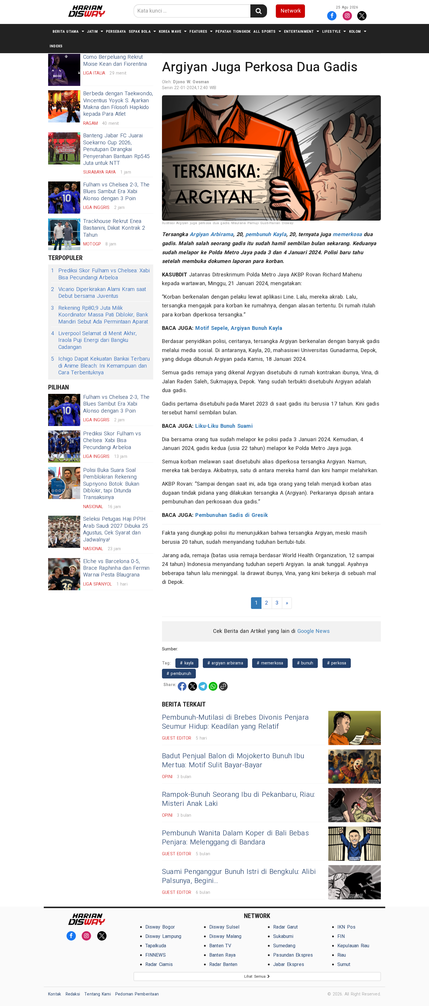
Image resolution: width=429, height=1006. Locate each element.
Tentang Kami (97, 994)
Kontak (54, 994)
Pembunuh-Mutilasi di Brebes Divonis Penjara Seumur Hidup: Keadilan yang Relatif (235, 722)
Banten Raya (222, 955)
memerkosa (347, 234)
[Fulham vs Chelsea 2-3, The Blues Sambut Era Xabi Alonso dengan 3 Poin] (64, 197)
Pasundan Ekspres (293, 955)
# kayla (187, 663)
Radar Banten (223, 964)
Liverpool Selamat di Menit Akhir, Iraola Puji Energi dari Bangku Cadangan (94, 340)
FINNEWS (155, 955)
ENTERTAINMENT (299, 31)
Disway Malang (225, 936)
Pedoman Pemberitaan (137, 994)
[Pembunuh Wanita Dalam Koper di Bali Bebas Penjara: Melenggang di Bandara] (354, 844)
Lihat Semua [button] (255, 976)
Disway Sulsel (224, 927)
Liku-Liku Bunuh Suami (223, 426)
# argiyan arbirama (225, 663)
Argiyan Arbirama (211, 234)
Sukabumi (283, 936)
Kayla (279, 234)
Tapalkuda (155, 945)
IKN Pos (346, 927)
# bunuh (305, 663)
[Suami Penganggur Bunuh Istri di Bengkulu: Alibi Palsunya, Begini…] (354, 882)
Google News (313, 631)
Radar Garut (285, 927)
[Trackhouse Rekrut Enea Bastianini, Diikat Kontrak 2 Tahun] (64, 234)
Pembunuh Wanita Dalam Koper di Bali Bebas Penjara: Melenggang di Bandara (235, 837)
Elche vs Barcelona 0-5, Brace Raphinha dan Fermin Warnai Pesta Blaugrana (116, 568)
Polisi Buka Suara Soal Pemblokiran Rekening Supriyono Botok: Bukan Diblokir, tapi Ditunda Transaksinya (111, 484)
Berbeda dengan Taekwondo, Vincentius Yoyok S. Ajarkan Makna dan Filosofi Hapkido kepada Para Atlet (118, 104)
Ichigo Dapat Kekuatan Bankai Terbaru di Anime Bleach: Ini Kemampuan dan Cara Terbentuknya (100, 366)
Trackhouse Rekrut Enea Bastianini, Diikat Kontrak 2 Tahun (114, 228)
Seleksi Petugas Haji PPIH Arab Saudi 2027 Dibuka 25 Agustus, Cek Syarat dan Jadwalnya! (115, 529)
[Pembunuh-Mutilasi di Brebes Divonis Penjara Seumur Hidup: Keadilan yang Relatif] (354, 728)
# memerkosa (270, 663)
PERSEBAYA (116, 31)
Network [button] (291, 11)
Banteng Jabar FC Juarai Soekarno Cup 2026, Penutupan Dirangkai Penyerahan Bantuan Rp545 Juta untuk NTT (116, 149)
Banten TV (220, 945)
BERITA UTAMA (66, 31)
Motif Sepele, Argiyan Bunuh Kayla (238, 328)
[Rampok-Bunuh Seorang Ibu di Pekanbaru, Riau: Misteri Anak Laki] (354, 805)
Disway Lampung (163, 936)
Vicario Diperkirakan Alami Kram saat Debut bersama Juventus (98, 293)
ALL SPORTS (264, 31)
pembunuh (258, 234)
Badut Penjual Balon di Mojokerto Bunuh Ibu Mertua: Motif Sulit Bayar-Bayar (233, 760)
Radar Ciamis (159, 964)
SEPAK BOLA (140, 31)
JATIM (92, 31)
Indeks (56, 46)
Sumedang (284, 945)
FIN (341, 936)
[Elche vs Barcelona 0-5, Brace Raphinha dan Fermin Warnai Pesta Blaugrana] (64, 574)
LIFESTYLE (331, 31)
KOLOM (355, 31)
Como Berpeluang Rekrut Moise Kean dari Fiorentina (115, 60)
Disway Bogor (160, 927)
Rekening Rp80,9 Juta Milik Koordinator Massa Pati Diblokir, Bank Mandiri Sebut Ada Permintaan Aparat (99, 315)
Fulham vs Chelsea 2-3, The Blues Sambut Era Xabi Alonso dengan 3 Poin (116, 191)
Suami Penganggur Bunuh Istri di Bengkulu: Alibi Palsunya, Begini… (239, 876)
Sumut (343, 964)
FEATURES (198, 31)
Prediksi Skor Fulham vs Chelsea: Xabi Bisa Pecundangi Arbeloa (100, 274)
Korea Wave (170, 31)
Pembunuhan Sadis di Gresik (231, 515)
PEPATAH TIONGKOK (232, 31)
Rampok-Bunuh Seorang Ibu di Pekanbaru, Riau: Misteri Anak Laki (238, 799)
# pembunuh (179, 674)
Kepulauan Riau (353, 945)
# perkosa (336, 663)
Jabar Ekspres (288, 964)
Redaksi (73, 994)
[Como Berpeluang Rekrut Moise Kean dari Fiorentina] (64, 70)
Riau (341, 955)
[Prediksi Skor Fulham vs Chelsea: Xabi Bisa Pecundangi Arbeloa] (64, 446)
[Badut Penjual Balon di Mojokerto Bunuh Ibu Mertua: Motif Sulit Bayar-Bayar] (354, 766)
